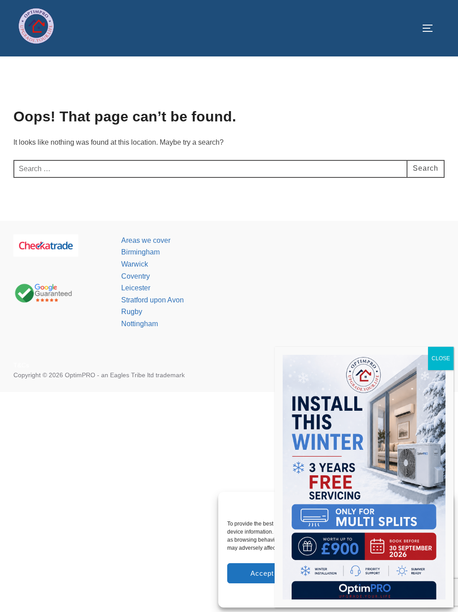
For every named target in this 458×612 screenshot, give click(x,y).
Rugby (131, 311)
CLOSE (441, 358)
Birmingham (140, 252)
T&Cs (21, 365)
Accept (262, 573)
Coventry (135, 276)
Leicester (135, 288)
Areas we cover (145, 240)
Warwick (134, 264)
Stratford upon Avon (152, 300)
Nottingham (139, 324)
